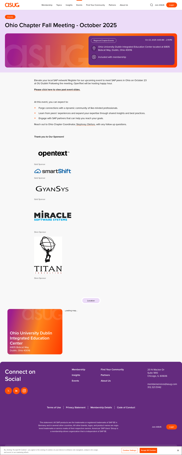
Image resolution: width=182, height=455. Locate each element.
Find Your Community (95, 5)
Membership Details (101, 407)
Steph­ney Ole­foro (85, 124)
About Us (124, 5)
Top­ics (59, 5)
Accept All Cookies (148, 450)
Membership (78, 369)
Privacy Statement (75, 407)
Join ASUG (159, 5)
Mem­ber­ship (47, 5)
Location (91, 300)
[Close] (178, 450)
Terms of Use (54, 407)
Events (79, 5)
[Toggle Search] (151, 5)
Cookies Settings (129, 450)
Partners (112, 5)
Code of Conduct (126, 407)
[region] (91, 450)
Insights (69, 5)
